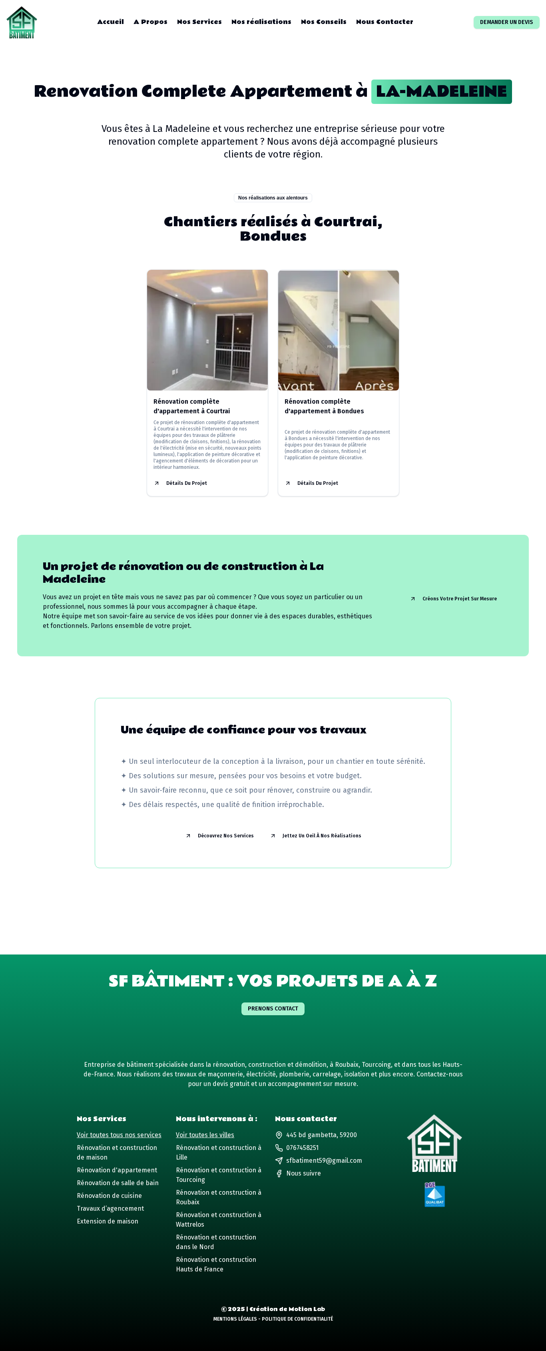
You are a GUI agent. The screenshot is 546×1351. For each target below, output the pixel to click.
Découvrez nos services (226, 836)
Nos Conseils (324, 22)
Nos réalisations (261, 22)
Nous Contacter (384, 22)
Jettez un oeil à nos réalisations (322, 836)
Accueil (110, 22)
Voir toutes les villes (205, 1135)
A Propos (150, 22)
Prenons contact (273, 1008)
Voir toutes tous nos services (119, 1135)
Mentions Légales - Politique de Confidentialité (273, 1319)
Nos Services (199, 22)
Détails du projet (186, 483)
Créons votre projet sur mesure (459, 599)
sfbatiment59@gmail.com (324, 1160)
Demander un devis (506, 22)
